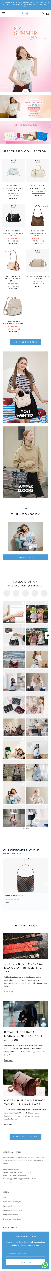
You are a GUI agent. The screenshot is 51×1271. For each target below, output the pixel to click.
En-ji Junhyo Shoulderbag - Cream (13, 278)
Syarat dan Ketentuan (12, 1219)
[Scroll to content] (25, 91)
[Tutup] (46, 1234)
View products (25, 557)
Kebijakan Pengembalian (13, 1210)
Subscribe (25, 1262)
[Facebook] (4, 1183)
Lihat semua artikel (25, 1137)
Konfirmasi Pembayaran (12, 1201)
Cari (4, 1197)
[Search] (43, 13)
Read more (8, 992)
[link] (14, 612)
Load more (25, 829)
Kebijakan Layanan (10, 1214)
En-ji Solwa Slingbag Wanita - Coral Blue (13, 188)
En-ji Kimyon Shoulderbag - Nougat (38, 233)
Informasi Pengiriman (12, 1206)
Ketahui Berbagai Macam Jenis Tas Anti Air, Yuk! (23, 1036)
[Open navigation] (3, 13)
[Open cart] (47, 13)
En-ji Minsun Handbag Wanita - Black (13, 233)
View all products (25, 342)
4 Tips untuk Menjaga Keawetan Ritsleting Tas (23, 967)
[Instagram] (10, 1183)
